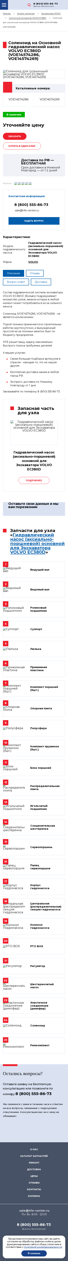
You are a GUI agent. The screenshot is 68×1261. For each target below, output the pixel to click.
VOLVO (33, 262)
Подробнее (34, 480)
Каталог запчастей (26, 13)
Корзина (34, 1196)
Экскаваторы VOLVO (51, 13)
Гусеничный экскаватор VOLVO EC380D (27, 18)
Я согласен (34, 1253)
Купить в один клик (22, 146)
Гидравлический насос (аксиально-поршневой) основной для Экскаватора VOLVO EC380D (37, 543)
